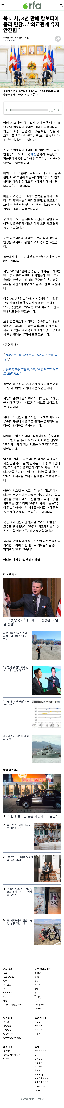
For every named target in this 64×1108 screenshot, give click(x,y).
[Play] (8, 110)
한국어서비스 (40, 1050)
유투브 (38, 1021)
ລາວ (36, 988)
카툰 (5, 996)
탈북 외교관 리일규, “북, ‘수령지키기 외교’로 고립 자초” (31, 371)
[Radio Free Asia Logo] (32, 5)
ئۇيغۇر (37, 1000)
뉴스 (5, 972)
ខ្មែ (36, 992)
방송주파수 (8, 1033)
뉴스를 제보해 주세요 (12, 1054)
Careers (39, 1090)
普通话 (38, 972)
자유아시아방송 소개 (12, 1004)
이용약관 (39, 1066)
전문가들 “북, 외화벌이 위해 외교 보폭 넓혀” (30, 357)
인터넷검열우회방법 (12, 1037)
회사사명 (39, 1070)
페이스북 (39, 1029)
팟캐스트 (39, 1025)
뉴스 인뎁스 (8, 976)
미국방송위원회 (41, 1078)
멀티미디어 (8, 992)
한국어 (38, 984)
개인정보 (39, 1062)
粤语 (37, 976)
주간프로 (7, 984)
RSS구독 (7, 1058)
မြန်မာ (37, 980)
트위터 (38, 1033)
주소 (37, 1054)
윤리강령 (39, 1058)
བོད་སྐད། (38, 996)
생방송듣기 (8, 1025)
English (38, 1008)
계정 (33, 154)
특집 (5, 988)
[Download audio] (58, 109)
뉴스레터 (7, 1050)
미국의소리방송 (41, 1082)
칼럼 (5, 980)
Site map (39, 1074)
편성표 (6, 1021)
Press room (40, 1086)
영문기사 (7, 1000)
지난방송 (7, 1029)
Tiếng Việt (39, 1004)
